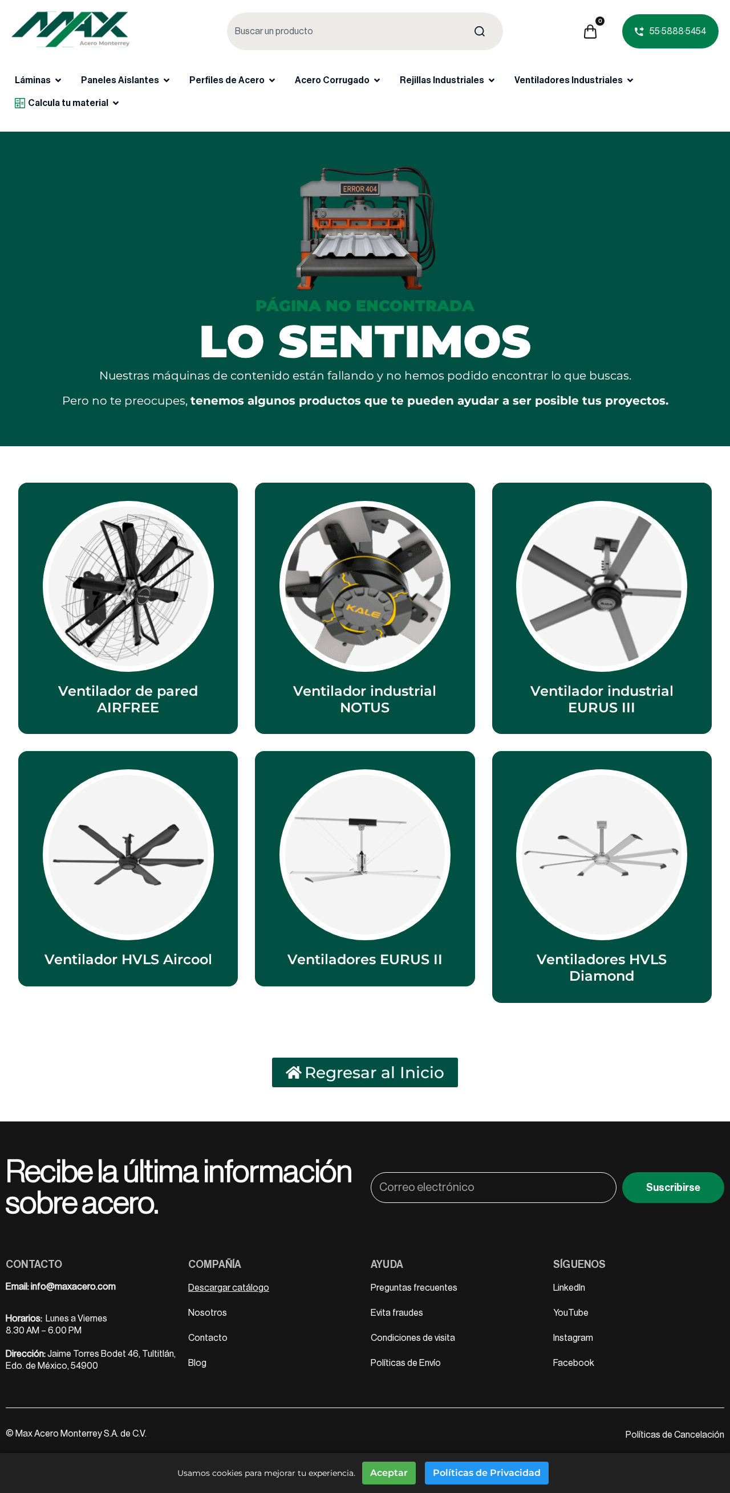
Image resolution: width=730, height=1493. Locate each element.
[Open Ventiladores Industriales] (630, 80)
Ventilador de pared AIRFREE (128, 699)
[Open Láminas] (58, 80)
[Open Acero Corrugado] (377, 80)
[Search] (482, 31)
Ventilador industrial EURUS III (602, 699)
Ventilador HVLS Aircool (128, 959)
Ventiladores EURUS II (365, 959)
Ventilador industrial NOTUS (364, 699)
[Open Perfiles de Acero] (272, 80)
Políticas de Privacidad (487, 1472)
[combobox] (344, 31)
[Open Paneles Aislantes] (166, 80)
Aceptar (389, 1472)
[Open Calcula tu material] (115, 103)
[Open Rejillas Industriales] (491, 80)
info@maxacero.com (73, 1286)
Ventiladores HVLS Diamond (602, 967)
